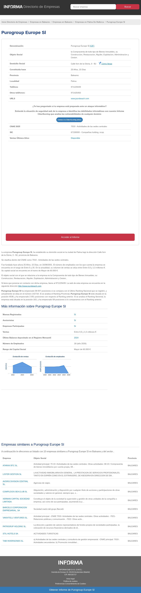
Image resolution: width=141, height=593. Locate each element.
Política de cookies (70, 581)
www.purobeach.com (80, 98)
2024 (76, 338)
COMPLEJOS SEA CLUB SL (15, 491)
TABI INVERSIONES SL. (13, 541)
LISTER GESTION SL (12, 474)
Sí (75, 314)
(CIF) (92, 46)
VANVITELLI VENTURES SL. (15, 518)
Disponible (75, 138)
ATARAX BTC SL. (10, 465)
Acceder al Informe (70, 237)
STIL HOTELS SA (10, 533)
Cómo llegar (106, 64)
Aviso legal (70, 579)
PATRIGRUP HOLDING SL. (14, 526)
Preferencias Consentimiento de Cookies (70, 584)
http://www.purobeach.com (29, 286)
